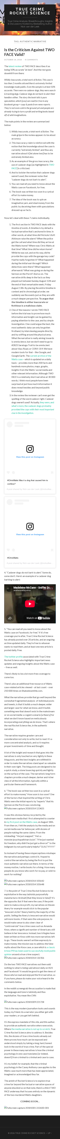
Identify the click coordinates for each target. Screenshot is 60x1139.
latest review (15, 66)
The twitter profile (13, 656)
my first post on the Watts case (21, 821)
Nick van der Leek (31, 489)
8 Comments (31, 60)
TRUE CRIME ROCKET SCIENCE (30, 11)
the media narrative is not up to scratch (30, 1029)
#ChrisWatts (12, 558)
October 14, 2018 (13, 60)
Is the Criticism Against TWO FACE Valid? (29, 52)
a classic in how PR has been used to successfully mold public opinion (30, 951)
